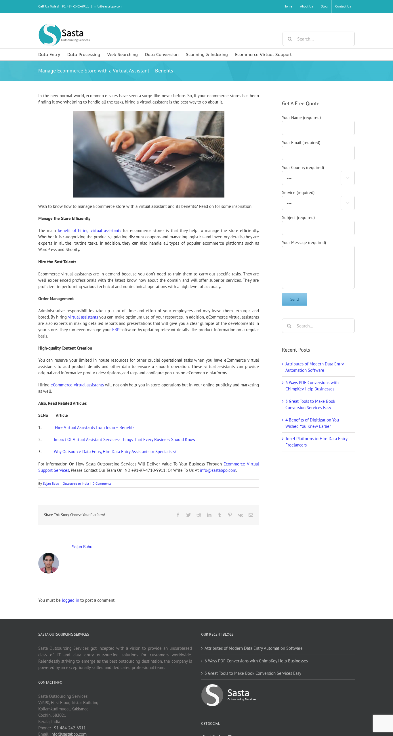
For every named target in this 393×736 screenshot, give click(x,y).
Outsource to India (76, 483)
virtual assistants (83, 317)
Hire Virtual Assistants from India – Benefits (94, 427)
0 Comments (102, 483)
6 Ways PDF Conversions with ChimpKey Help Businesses (256, 661)
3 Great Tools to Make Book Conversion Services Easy (253, 673)
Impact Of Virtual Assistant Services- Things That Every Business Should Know (124, 439)
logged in (70, 600)
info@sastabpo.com (108, 6)
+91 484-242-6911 (69, 728)
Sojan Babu (51, 483)
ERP (115, 329)
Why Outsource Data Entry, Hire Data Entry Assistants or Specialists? (115, 451)
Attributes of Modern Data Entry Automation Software (254, 648)
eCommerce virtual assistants (77, 385)
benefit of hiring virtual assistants (89, 230)
